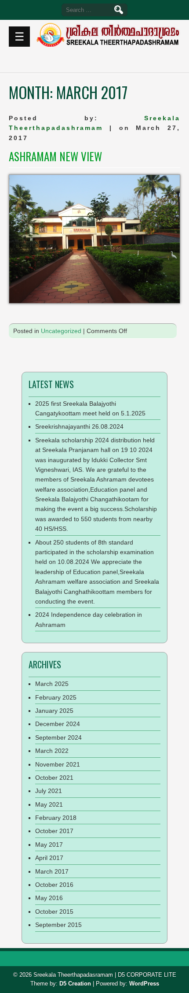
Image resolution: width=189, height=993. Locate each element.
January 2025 (54, 710)
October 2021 (54, 777)
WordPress (144, 983)
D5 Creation (75, 983)
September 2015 (58, 924)
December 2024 (57, 723)
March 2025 (52, 683)
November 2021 (57, 764)
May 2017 (49, 844)
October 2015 (54, 911)
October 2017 (54, 830)
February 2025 (55, 697)
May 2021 (49, 804)
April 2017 (49, 857)
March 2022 (52, 750)
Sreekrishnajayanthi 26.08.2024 (79, 426)
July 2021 (48, 790)
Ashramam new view (55, 156)
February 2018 (55, 817)
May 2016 (49, 897)
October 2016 (54, 884)
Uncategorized (61, 330)
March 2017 (52, 871)
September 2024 (58, 737)
